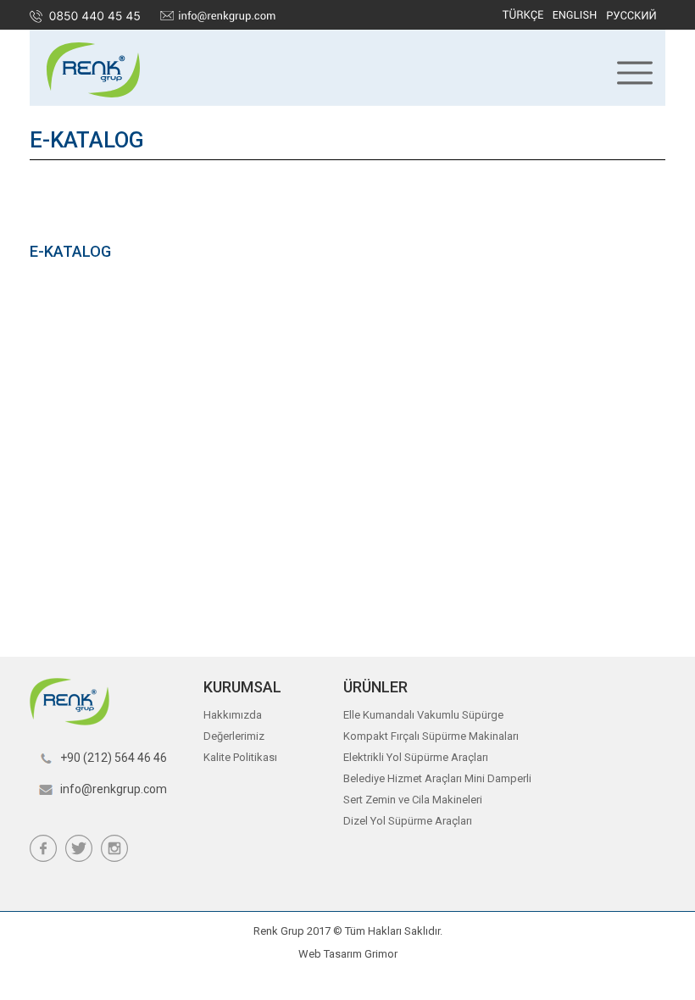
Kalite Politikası (240, 757)
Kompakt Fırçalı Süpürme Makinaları (431, 736)
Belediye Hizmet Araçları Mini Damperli (437, 778)
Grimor (381, 953)
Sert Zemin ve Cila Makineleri (412, 799)
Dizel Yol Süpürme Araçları (407, 820)
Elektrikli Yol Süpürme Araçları (415, 757)
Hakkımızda (232, 714)
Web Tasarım (330, 953)
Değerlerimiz (233, 736)
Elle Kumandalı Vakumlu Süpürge (423, 714)
